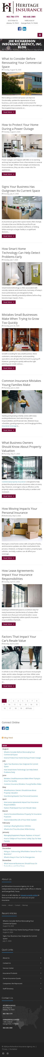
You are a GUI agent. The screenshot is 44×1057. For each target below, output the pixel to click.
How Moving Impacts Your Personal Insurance (19, 511)
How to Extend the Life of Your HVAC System (20, 820)
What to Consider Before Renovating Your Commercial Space (21, 63)
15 (37, 704)
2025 (4, 845)
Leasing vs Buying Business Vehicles (17, 826)
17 (10, 708)
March (5, 811)
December (6, 848)
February (6, 823)
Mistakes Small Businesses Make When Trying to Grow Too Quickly (20, 319)
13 (26, 704)
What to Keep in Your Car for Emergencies (19, 857)
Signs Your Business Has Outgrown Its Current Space (21, 189)
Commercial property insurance (13, 482)
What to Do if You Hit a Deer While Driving (19, 829)
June (4, 775)
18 (15, 708)
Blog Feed (8, 737)
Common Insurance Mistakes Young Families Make (21, 383)
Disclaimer (13, 1049)
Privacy (4, 1049)
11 (15, 704)
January (5, 832)
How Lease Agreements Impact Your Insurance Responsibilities (18, 575)
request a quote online (29, 895)
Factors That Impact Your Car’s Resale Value (19, 639)
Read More (8, 112)
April (4, 799)
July (4, 761)
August (5, 749)
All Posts (29, 708)
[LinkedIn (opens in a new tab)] (24, 29)
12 (20, 704)
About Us (6, 958)
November (6, 860)
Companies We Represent (12, 983)
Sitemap (25, 905)
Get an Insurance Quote (12, 978)
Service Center (8, 968)
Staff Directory (8, 989)
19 (21, 708)
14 (31, 704)
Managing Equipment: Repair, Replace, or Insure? (22, 835)
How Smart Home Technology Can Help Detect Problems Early (21, 253)
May (4, 787)
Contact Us (7, 963)
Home (4, 905)
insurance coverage (9, 426)
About (10, 905)
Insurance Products (10, 973)
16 (4, 708)
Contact (17, 905)
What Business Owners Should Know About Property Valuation (21, 447)
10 (9, 704)
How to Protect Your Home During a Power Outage (20, 127)
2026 (4, 745)
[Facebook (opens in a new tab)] (19, 29)
